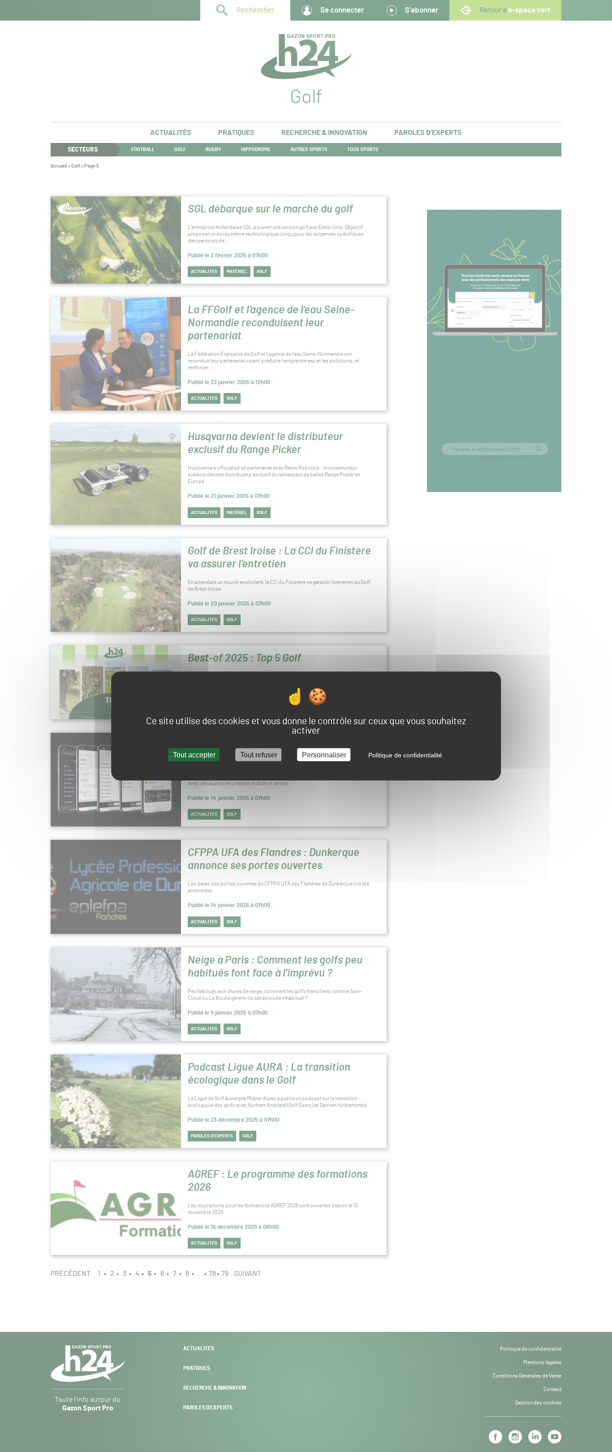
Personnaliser (324, 754)
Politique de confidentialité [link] (405, 754)
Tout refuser (258, 754)
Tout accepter (194, 754)
